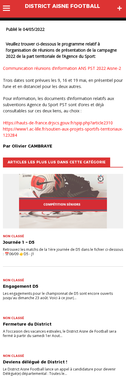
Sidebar (119, 8)
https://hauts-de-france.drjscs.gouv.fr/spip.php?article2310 (58, 123)
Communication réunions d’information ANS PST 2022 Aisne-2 (62, 68)
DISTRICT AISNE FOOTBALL (62, 6)
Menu (9, 8)
